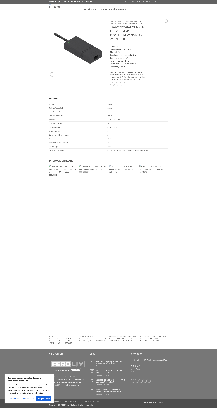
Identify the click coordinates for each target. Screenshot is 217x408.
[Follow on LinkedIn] (166, 2)
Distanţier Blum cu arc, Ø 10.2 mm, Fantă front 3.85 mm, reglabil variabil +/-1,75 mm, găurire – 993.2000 (62, 341)
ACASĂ (87, 9)
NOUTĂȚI (113, 9)
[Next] (167, 257)
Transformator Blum (132, 23)
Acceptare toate (44, 399)
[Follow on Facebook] (158, 2)
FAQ (154, 2)
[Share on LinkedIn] (124, 84)
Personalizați (14, 399)
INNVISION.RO (162, 402)
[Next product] (166, 21)
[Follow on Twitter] (141, 381)
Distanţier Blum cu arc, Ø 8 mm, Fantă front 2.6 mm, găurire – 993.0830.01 (93, 340)
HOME (125, 2)
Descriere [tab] (54, 98)
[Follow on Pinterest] (149, 381)
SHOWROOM (135, 2)
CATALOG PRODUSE (99, 9)
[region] (29, 388)
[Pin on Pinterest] (120, 84)
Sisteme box (115, 21)
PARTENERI (79, 401)
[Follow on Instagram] (160, 2)
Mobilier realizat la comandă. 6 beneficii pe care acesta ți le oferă (109, 390)
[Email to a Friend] (116, 84)
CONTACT (146, 2)
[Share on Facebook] (112, 84)
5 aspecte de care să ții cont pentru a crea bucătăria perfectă (110, 381)
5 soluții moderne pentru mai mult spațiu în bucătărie (109, 371)
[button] (52, 74)
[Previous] (49, 257)
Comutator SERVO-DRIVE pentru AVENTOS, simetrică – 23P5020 (121, 340)
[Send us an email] (162, 2)
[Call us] (164, 2)
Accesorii (122, 74)
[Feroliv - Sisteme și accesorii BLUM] (63, 9)
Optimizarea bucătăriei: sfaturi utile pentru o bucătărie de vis (109, 362)
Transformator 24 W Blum (134, 74)
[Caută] (82, 9)
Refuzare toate (28, 399)
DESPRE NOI (69, 401)
